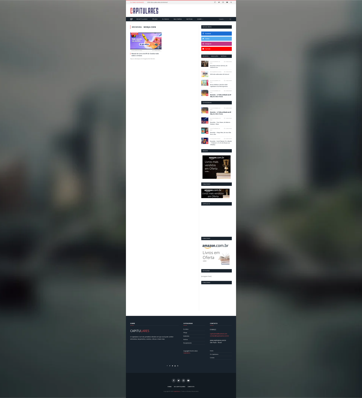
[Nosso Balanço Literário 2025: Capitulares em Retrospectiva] (204, 83)
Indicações (214, 56)
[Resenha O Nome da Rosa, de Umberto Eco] (204, 64)
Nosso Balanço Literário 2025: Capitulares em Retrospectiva (219, 85)
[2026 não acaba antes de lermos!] (204, 74)
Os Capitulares (214, 354)
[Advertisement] (197, 10)
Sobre (199, 19)
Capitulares (177, 391)
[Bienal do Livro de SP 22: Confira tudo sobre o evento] (146, 41)
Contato (212, 357)
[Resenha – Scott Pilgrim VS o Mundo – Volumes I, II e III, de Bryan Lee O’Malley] (204, 141)
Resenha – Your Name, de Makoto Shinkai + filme (220, 123)
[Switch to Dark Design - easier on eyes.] (231, 2)
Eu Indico (165, 19)
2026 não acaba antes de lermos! (157, 2)
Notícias (189, 19)
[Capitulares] (144, 11)
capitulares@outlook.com (218, 334)
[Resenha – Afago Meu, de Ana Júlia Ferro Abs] (204, 131)
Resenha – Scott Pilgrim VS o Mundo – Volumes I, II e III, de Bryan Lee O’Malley (221, 142)
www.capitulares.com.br (218, 340)
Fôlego (154, 19)
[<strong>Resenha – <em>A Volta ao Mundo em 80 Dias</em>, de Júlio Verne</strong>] (204, 93)
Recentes (206, 56)
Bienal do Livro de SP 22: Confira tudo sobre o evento (145, 54)
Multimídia (178, 19)
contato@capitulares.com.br (219, 336)
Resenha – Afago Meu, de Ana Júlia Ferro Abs (220, 133)
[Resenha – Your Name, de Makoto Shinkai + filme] (204, 120)
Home (211, 351)
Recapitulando (141, 19)
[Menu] (131, 19)
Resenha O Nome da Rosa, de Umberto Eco (218, 66)
